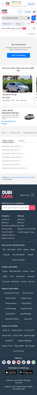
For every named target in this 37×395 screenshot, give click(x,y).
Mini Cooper (30, 346)
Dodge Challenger (25, 340)
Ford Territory (18, 351)
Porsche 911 (29, 330)
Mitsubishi (16, 281)
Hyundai (30, 276)
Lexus (32, 271)
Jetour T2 (6, 330)
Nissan (25, 271)
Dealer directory (8, 238)
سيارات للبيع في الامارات (25, 232)
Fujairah (6, 254)
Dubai (32, 249)
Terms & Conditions (9, 225)
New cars (20, 222)
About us (5, 222)
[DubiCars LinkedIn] (4, 362)
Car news (20, 225)
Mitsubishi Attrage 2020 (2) (11, 157)
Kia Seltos (9, 340)
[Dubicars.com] (18, 195)
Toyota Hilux (10, 314)
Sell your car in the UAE (26, 229)
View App (31, 4)
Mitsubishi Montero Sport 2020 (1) (14, 168)
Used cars (21, 219)
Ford (11, 276)
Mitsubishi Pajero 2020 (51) (11, 146)
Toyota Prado (10, 298)
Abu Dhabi (11, 249)
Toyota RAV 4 (26, 303)
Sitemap (20, 216)
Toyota (5, 271)
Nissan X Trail (7, 346)
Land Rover (20, 276)
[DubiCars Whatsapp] (33, 362)
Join (32, 207)
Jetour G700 (17, 335)
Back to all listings (18, 55)
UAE (3, 249)
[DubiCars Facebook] (9, 362)
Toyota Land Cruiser (11, 293)
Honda (24, 281)
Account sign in (7, 232)
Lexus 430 (28, 319)
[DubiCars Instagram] (14, 362)
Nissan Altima (11, 303)
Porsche (31, 281)
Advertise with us (8, 235)
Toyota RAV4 (19, 346)
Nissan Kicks (7, 335)
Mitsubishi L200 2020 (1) (11, 161)
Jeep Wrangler (25, 314)
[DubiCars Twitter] (28, 362)
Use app (27, 12)
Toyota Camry (26, 298)
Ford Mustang (10, 308)
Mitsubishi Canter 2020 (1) (11, 164)
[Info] (20, 28)
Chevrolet (6, 281)
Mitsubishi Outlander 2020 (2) (12, 154)
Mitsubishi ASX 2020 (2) (10, 150)
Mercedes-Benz (15, 271)
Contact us (6, 219)
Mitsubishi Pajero (12, 319)
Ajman (25, 249)
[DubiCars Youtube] (19, 362)
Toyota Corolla (26, 308)
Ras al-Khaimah (19, 254)
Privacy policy (7, 229)
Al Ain (19, 249)
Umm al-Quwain (18, 260)
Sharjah (31, 254)
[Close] (3, 4)
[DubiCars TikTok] (24, 362)
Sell (20, 12)
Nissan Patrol (28, 293)
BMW (5, 276)
